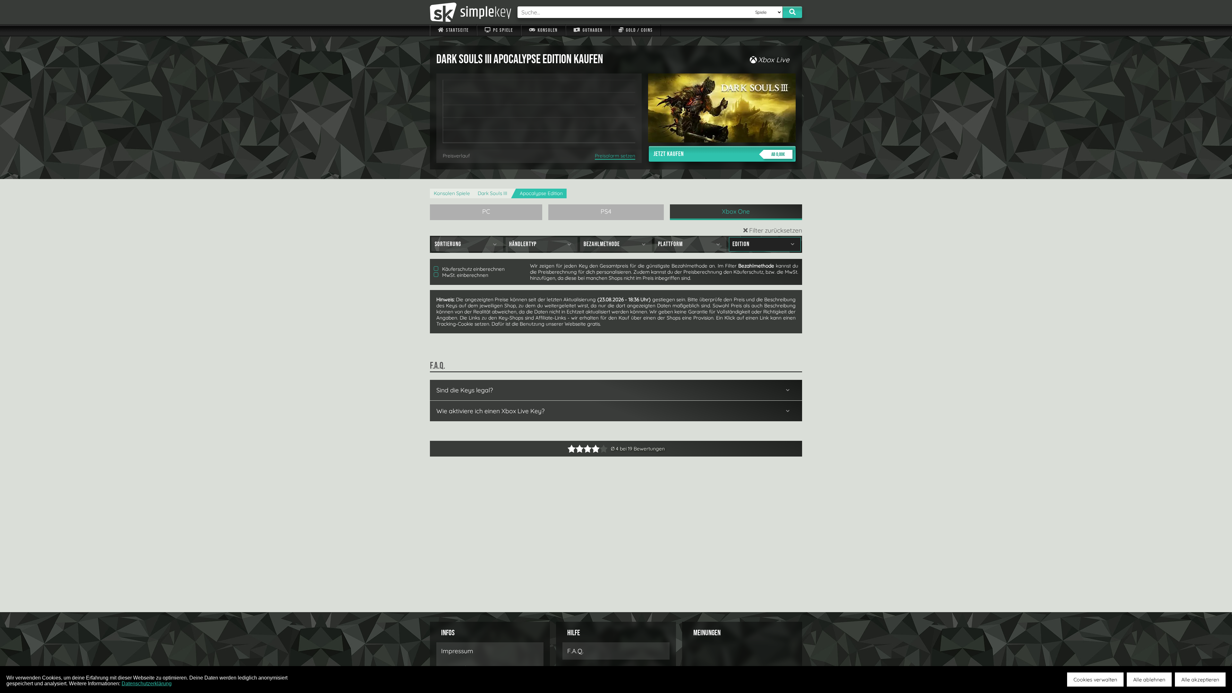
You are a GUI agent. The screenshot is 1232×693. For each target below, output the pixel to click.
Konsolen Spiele (452, 193)
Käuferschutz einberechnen (473, 269)
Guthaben (592, 30)
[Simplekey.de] (470, 12)
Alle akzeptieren (1200, 679)
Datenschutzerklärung (147, 683)
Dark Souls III (492, 193)
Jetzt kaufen (719, 154)
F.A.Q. (575, 651)
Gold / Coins (639, 30)
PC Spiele (502, 30)
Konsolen (547, 30)
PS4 (606, 211)
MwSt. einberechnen (464, 275)
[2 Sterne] (576, 449)
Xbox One (736, 211)
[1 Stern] (572, 449)
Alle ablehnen (1149, 679)
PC (486, 211)
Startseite (457, 30)
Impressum (457, 651)
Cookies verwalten (1095, 679)
